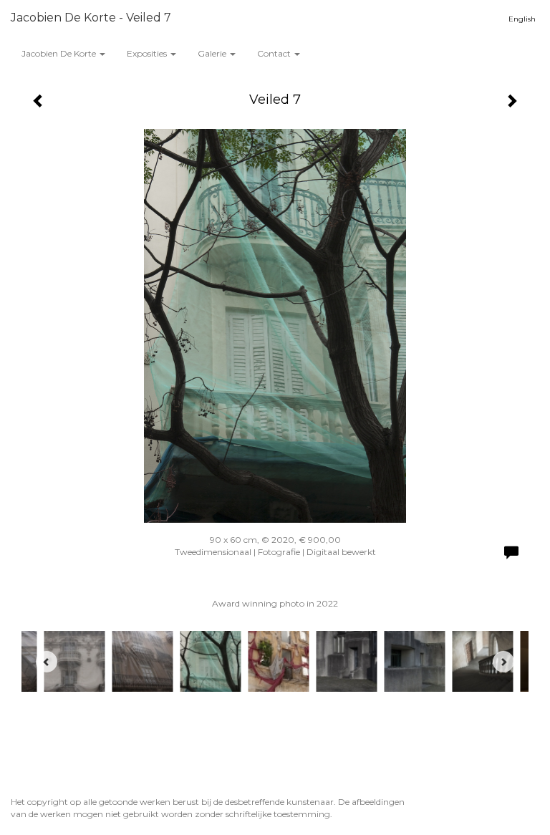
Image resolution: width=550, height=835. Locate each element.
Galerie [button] (213, 53)
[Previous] (46, 661)
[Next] (503, 661)
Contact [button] (275, 53)
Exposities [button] (148, 53)
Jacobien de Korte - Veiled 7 (91, 17)
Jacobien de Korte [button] (59, 53)
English (522, 19)
